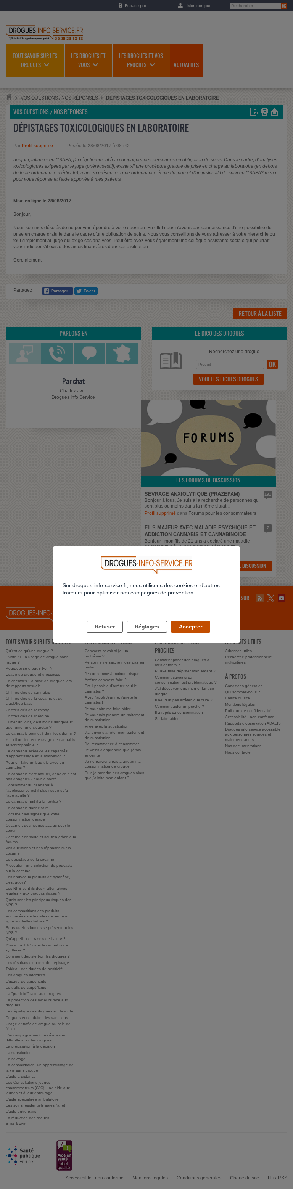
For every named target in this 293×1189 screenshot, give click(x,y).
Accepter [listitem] (190, 626)
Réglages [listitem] (147, 626)
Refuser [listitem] (105, 626)
